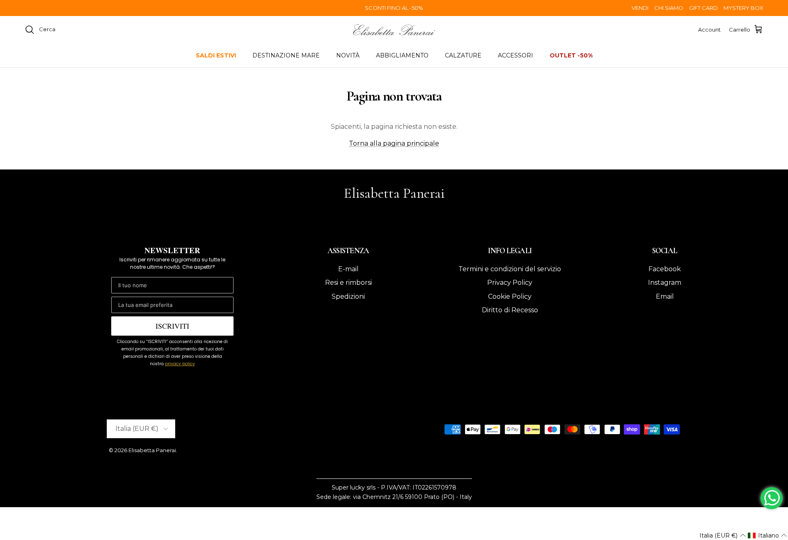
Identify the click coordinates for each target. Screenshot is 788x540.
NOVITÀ (348, 55)
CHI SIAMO (668, 8)
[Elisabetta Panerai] (394, 29)
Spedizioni (348, 296)
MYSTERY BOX (743, 8)
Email (665, 296)
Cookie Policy (509, 296)
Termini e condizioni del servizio (509, 269)
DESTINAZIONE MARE (286, 55)
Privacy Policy (509, 282)
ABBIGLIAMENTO (402, 55)
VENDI (640, 8)
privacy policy (180, 364)
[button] (722, 535)
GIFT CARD (703, 8)
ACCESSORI (515, 55)
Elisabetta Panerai (152, 450)
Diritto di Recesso (510, 310)
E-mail (348, 269)
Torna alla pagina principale (394, 143)
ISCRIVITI (172, 326)
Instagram (664, 282)
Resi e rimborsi (348, 282)
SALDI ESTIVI (216, 55)
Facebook (664, 269)
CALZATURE (463, 55)
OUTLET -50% (571, 55)
